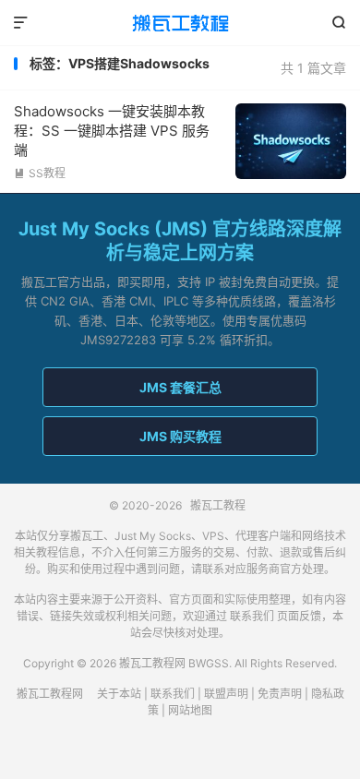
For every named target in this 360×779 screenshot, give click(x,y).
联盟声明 (226, 694)
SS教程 (40, 173)
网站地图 (190, 710)
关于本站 (119, 694)
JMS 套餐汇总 (180, 387)
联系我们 (252, 616)
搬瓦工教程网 (50, 694)
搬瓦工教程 (180, 23)
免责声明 (280, 694)
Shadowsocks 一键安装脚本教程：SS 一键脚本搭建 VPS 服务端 (112, 130)
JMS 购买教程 (180, 436)
